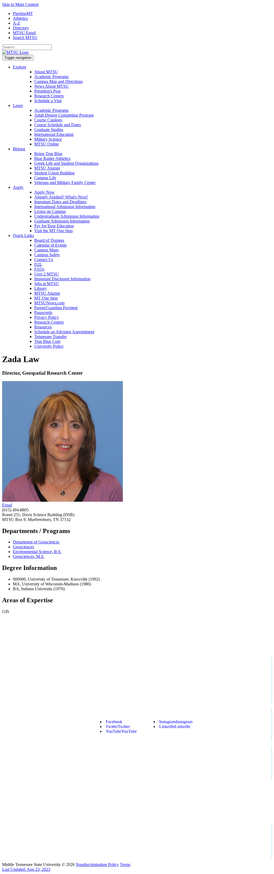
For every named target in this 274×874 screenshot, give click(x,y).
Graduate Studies (48, 129)
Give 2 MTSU (46, 274)
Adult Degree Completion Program (64, 115)
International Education (54, 134)
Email (7, 505)
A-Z (16, 23)
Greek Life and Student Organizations (66, 163)
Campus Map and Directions (58, 81)
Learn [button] (18, 105)
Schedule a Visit (48, 100)
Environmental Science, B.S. (37, 551)
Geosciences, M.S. (28, 556)
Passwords (43, 312)
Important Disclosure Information (62, 279)
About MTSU (46, 72)
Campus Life (45, 177)
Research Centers (49, 96)
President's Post (47, 91)
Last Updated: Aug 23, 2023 (26, 869)
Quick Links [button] (23, 235)
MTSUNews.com (49, 303)
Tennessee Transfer (50, 336)
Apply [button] (18, 187)
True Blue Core (47, 341)
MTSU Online (46, 144)
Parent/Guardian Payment (56, 307)
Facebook (114, 721)
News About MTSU (51, 86)
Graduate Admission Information (62, 221)
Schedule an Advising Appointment (64, 331)
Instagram (175, 721)
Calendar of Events (50, 245)
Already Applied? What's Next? (61, 197)
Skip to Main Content (20, 4)
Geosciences (23, 547)
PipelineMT (23, 13)
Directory (21, 28)
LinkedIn (174, 726)
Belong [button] (19, 149)
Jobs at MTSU (46, 283)
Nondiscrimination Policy (97, 864)
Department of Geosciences (36, 542)
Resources (43, 327)
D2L (38, 264)
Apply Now (44, 192)
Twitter (118, 726)
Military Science (48, 139)
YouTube (121, 731)
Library (40, 288)
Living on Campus (50, 211)
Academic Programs (51, 76)
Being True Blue (48, 153)
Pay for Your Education (54, 226)
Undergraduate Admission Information (66, 216)
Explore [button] (19, 67)
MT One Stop (46, 298)
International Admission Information (64, 206)
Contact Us (43, 259)
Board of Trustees (49, 240)
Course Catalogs (48, 120)
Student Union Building (54, 173)
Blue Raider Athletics (52, 158)
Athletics (20, 18)
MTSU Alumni (47, 168)
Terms (125, 864)
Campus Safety (47, 254)
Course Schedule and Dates (57, 124)
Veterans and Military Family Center (65, 182)
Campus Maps (46, 250)
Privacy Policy (46, 317)
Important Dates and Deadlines (60, 202)
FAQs (39, 269)
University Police (48, 346)
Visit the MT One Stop (53, 230)
